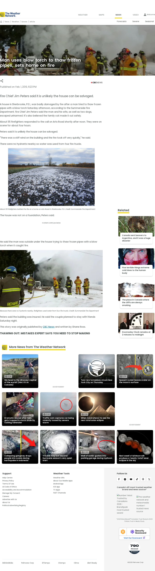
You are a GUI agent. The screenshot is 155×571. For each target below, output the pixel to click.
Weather (15, 21)
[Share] (2, 81)
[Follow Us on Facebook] (119, 479)
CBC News (48, 326)
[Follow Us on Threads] (143, 479)
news (7, 21)
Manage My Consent (11, 493)
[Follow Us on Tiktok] (137, 479)
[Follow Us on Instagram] (125, 479)
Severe (24, 21)
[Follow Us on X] (149, 479)
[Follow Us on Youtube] (131, 479)
